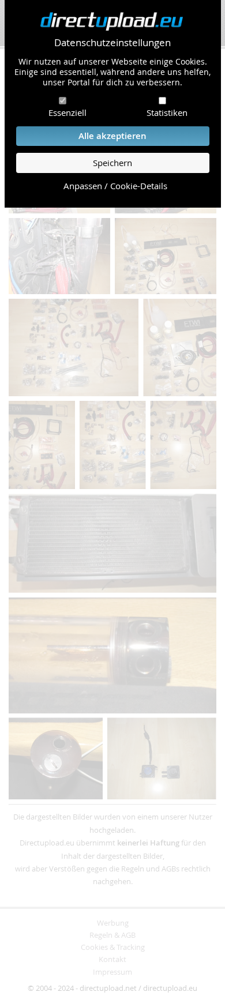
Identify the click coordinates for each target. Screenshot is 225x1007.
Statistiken (167, 112)
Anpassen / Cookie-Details (115, 186)
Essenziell (67, 112)
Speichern (112, 162)
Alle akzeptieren (112, 135)
